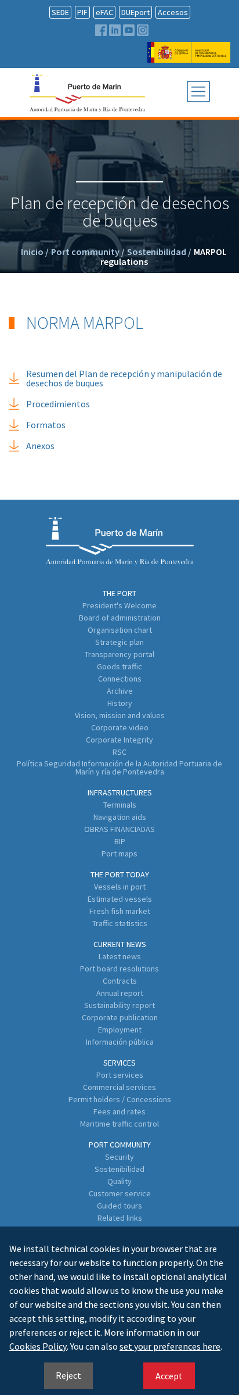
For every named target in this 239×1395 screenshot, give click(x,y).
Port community (88, 251)
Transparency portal (119, 654)
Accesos (173, 12)
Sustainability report (119, 1005)
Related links (119, 1218)
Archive (120, 691)
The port (119, 593)
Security (119, 1157)
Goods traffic (119, 666)
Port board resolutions (119, 968)
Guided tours (119, 1206)
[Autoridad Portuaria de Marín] (188, 57)
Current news (119, 944)
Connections (120, 679)
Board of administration (120, 618)
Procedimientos (58, 404)
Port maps (119, 853)
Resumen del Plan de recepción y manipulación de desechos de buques (124, 378)
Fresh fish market (119, 911)
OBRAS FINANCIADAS (119, 829)
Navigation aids (119, 817)
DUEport (135, 12)
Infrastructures (120, 792)
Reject (68, 1375)
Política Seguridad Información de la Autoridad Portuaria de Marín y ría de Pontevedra (119, 767)
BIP (119, 841)
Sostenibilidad (159, 251)
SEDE (60, 12)
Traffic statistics (119, 923)
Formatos (46, 425)
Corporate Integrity (119, 740)
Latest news (120, 956)
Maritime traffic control (119, 1124)
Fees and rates (119, 1111)
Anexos (40, 445)
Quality (119, 1181)
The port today (119, 874)
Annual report (119, 993)
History (119, 703)
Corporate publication (120, 1017)
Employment (120, 1029)
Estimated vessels (120, 899)
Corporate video (120, 727)
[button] (198, 92)
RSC (119, 752)
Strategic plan (119, 642)
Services (119, 1063)
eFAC (104, 12)
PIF (82, 12)
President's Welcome (119, 605)
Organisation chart (120, 630)
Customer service (120, 1193)
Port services (119, 1075)
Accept (169, 1376)
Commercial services (119, 1087)
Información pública (120, 1042)
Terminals (119, 805)
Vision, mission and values (120, 715)
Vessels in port (120, 887)
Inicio (35, 251)
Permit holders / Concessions (119, 1099)
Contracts (120, 981)
